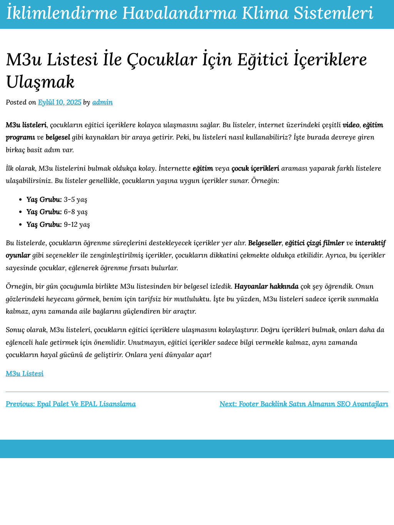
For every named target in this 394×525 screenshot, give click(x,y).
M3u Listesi (24, 373)
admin (102, 102)
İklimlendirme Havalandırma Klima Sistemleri (190, 12)
